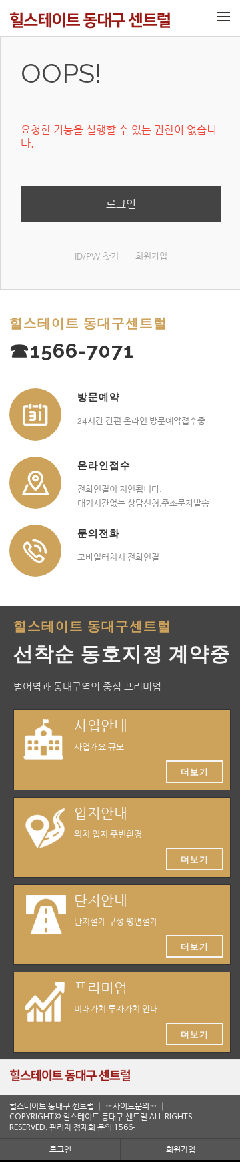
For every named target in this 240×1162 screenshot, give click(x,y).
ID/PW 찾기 (97, 256)
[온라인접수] (35, 483)
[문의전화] (35, 551)
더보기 (195, 772)
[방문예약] (35, 414)
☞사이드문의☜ (131, 1105)
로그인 (121, 204)
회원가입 (151, 256)
